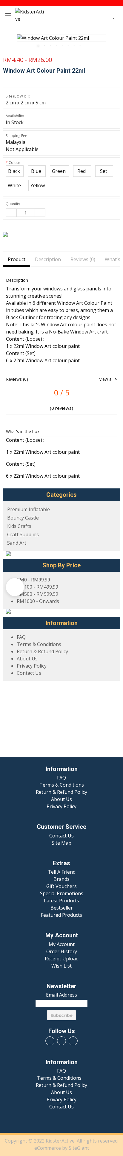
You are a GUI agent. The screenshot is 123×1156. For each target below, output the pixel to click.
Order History (61, 951)
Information (62, 769)
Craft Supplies (23, 534)
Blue (36, 171)
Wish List (61, 965)
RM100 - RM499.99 (37, 587)
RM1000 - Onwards (38, 601)
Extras (61, 863)
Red (82, 171)
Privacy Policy (32, 665)
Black (14, 171)
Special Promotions (61, 893)
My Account (61, 935)
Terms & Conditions (39, 644)
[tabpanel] (61, 38)
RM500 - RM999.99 (37, 594)
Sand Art (16, 543)
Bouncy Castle (23, 517)
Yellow (38, 185)
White (15, 185)
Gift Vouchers (61, 886)
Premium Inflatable (28, 509)
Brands (61, 879)
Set (104, 171)
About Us (27, 658)
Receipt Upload (62, 958)
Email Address (61, 994)
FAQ (21, 637)
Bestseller (61, 907)
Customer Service (61, 826)
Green (59, 171)
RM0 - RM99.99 (33, 579)
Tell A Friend (62, 872)
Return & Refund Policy (42, 651)
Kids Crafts (19, 526)
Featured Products (61, 915)
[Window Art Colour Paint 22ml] (61, 38)
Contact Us (29, 673)
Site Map (61, 843)
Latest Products (61, 900)
